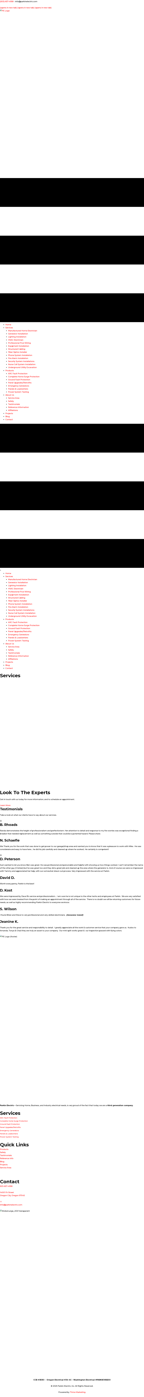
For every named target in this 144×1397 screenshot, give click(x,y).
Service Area (5, 1168)
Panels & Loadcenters (9, 1134)
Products (4, 1149)
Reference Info (6, 1158)
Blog (2, 1162)
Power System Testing (9, 1137)
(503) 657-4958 (7, 1)
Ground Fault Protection (10, 1124)
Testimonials (6, 1155)
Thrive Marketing (77, 1392)
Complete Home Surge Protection (14, 1121)
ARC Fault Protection (8, 1118)
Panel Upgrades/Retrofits (10, 1127)
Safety (3, 1152)
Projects (4, 1165)
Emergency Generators (9, 1131)
